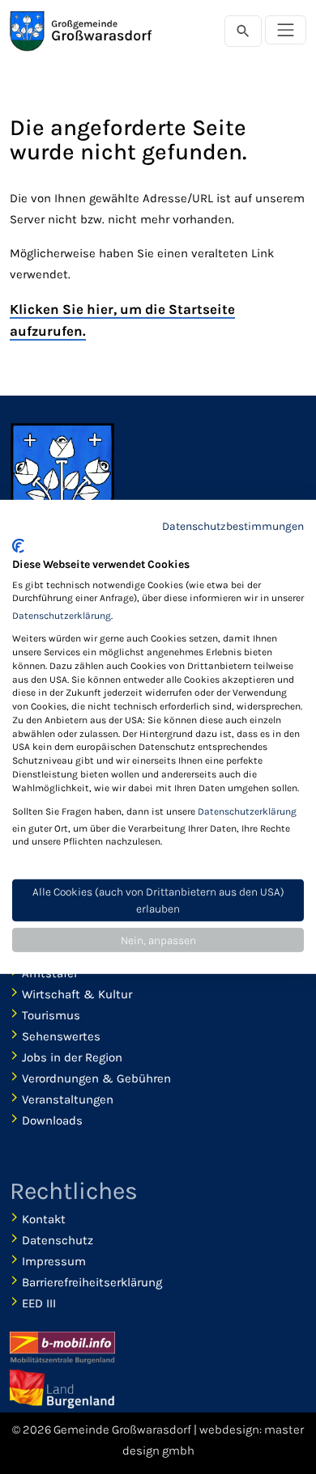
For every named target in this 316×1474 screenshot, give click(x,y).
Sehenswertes (61, 1036)
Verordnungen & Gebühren (96, 1078)
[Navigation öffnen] (286, 29)
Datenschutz (57, 1240)
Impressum (54, 1261)
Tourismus (51, 1015)
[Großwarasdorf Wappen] (62, 482)
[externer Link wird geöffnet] (62, 1389)
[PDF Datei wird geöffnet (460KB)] (62, 1348)
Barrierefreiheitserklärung (92, 1282)
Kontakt (44, 1219)
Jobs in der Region (72, 1057)
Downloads (52, 1120)
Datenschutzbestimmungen (233, 525)
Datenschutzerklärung (61, 615)
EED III (39, 1303)
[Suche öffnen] (243, 31)
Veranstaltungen (67, 1099)
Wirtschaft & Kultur (77, 994)
